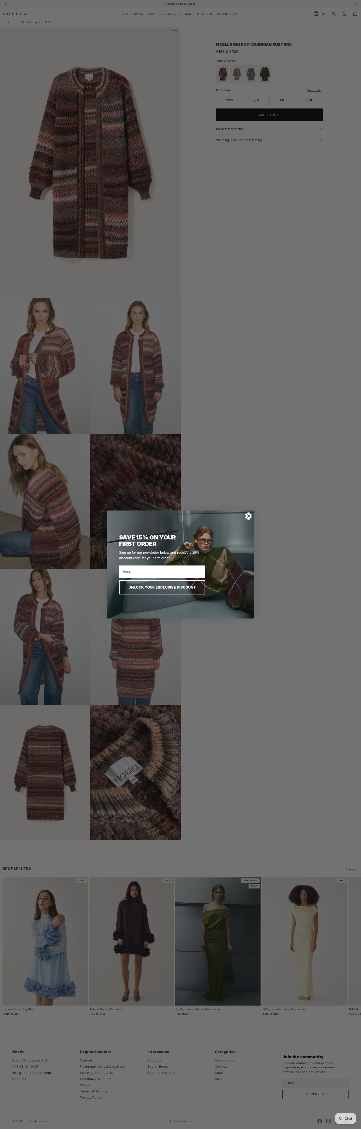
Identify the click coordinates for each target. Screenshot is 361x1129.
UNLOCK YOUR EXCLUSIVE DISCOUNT (162, 587)
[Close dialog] (249, 516)
